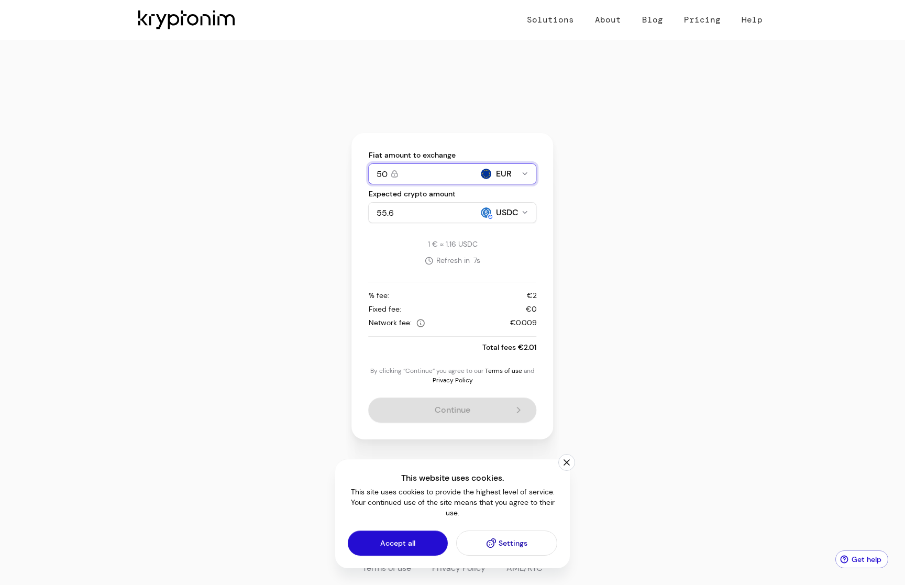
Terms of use (503, 371)
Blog (652, 19)
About (608, 19)
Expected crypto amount (412, 193)
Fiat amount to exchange (412, 155)
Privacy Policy (453, 380)
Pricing (702, 19)
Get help (866, 559)
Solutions (550, 19)
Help (752, 19)
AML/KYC (524, 567)
